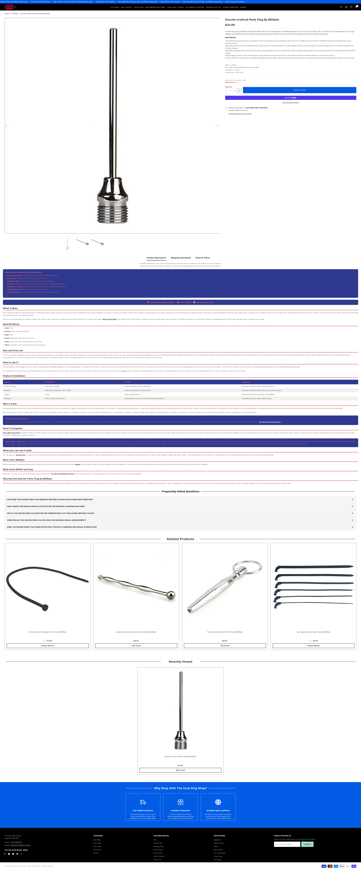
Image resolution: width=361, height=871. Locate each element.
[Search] (341, 7)
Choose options (47, 646)
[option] (112, 125)
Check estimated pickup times (239, 114)
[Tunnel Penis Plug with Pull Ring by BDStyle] (225, 586)
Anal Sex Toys (20, 455)
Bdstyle (77, 464)
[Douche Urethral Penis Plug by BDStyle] (180, 710)
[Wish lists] (351, 7)
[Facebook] (4, 854)
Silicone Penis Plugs (109, 319)
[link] (239, 90)
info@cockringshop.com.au (20, 845)
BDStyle (234, 65)
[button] (6, 125)
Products (14, 13)
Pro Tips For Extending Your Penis (62, 474)
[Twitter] (21, 854)
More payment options (290, 102)
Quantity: (228, 87)
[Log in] (346, 7)
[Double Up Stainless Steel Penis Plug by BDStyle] (136, 586)
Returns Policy (203, 258)
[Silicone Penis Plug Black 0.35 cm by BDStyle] (47, 586)
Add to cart (300, 90)
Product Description (156, 258)
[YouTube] (17, 854)
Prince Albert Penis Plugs (11, 433)
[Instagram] (9, 854)
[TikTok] (13, 854)
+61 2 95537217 (16, 842)
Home (7, 13)
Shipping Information (181, 258)
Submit (307, 844)
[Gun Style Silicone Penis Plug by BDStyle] (313, 586)
